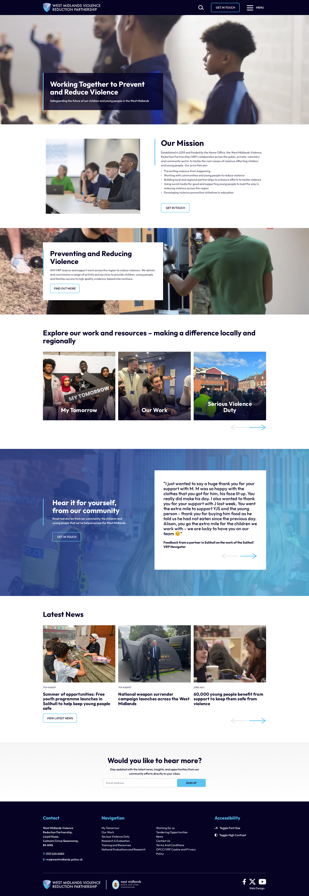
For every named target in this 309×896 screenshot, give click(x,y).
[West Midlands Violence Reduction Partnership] (71, 7)
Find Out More (65, 288)
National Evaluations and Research (124, 849)
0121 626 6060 (53, 853)
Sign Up (191, 783)
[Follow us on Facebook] (244, 882)
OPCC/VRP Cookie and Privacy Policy (176, 851)
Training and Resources (116, 845)
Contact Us (163, 841)
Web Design (257, 888)
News (159, 836)
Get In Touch (225, 7)
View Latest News (60, 718)
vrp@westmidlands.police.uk (63, 859)
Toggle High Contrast (232, 835)
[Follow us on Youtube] (262, 882)
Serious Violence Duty (115, 836)
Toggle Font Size (230, 828)
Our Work (108, 832)
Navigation (113, 818)
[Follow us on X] (252, 882)
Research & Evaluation (116, 841)
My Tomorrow (110, 828)
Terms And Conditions (170, 845)
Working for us (165, 828)
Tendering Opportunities (172, 832)
